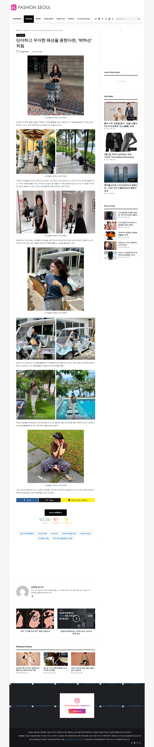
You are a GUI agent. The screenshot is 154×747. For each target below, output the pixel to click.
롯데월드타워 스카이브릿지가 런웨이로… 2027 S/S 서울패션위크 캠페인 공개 (121, 188)
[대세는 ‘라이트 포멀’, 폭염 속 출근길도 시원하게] (83, 659)
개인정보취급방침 (78, 739)
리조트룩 (43, 533)
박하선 (55, 533)
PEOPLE (71, 19)
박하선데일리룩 (69, 533)
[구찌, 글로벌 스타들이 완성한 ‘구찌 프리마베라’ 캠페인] (110, 215)
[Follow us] (77, 702)
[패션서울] (31, 7)
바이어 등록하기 (55, 512)
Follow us (77, 711)
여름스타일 (44, 538)
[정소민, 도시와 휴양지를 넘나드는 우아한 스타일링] (56, 659)
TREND (38, 19)
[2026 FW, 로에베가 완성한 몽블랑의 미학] (110, 235)
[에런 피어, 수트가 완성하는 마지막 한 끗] (110, 245)
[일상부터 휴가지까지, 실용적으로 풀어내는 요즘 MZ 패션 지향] (28, 659)
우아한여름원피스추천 (63, 538)
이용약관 (68, 739)
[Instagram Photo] (20, 694)
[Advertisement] (97, 7)
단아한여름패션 (27, 533)
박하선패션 (86, 533)
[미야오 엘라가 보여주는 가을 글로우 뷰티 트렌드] (110, 225)
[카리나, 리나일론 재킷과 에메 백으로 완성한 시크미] (110, 255)
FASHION (28, 19)
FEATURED (17, 19)
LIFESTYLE (60, 19)
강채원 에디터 (24, 52)
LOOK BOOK (48, 19)
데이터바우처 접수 (83, 19)
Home (20, 30)
